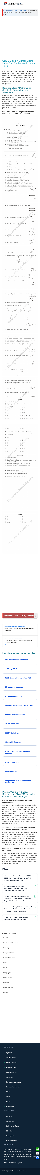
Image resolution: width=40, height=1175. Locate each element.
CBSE (10, 10)
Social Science (8, 988)
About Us (9, 1116)
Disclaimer (9, 1131)
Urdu (5, 963)
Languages (7, 973)
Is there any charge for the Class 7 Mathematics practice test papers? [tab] (16, 918)
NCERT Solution (11, 1062)
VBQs (8, 1097)
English (5, 938)
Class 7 (16, 10)
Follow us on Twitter (12, 1126)
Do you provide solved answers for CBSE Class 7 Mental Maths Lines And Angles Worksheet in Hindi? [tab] (17, 899)
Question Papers (11, 1067)
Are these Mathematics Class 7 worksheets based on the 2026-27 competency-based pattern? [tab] (16, 888)
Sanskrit (6, 983)
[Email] (37, 1153)
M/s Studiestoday (21, 1171)
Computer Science (9, 953)
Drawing (6, 948)
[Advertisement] (20, 38)
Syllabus (9, 1053)
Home (5, 10)
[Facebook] (37, 1157)
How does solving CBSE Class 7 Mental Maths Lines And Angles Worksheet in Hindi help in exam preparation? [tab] (18, 909)
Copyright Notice (11, 1141)
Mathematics (23, 10)
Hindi (5, 968)
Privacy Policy (10, 1136)
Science (6, 993)
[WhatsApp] (37, 1149)
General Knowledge (9, 958)
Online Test (10, 1106)
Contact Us (10, 1121)
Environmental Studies (10, 943)
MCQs (8, 1102)
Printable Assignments (13, 1082)
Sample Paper (11, 1057)
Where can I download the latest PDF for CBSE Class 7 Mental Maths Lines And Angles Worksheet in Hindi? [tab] (18, 878)
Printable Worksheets (13, 1087)
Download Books (11, 1072)
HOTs (8, 1092)
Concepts (9, 1077)
